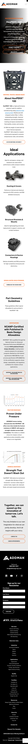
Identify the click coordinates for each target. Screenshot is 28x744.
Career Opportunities (14, 541)
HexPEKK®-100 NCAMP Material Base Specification (14, 378)
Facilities (14, 680)
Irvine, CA (14, 688)
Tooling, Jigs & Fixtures (14, 667)
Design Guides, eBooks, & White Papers (14, 702)
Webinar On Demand (14, 47)
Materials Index (14, 641)
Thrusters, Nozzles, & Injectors (14, 665)
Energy (14, 653)
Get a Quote (14, 52)
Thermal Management (14, 663)
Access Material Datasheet (14, 142)
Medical (14, 651)
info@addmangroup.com (14, 568)
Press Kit (14, 720)
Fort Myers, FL (14, 684)
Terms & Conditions (20, 740)
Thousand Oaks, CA (14, 694)
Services (14, 626)
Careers (14, 714)
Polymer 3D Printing (14, 628)
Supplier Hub (14, 675)
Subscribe (8, 611)
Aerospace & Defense (14, 647)
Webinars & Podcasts (14, 704)
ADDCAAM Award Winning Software (14, 733)
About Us (14, 712)
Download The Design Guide (14, 285)
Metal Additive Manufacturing (14, 634)
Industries (14, 645)
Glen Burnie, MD (14, 686)
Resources (14, 700)
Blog (14, 706)
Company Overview (14, 716)
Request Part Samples (14, 729)
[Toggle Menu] (26, 4)
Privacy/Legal (11, 740)
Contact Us (14, 536)
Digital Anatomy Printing (14, 669)
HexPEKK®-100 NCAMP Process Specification (14, 373)
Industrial (14, 655)
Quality (14, 673)
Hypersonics (14, 661)
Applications (14, 659)
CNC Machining (14, 636)
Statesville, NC (14, 692)
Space (14, 649)
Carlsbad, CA (14, 682)
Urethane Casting (14, 632)
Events (14, 708)
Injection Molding (14, 630)
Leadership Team (14, 718)
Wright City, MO (14, 696)
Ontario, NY (14, 690)
